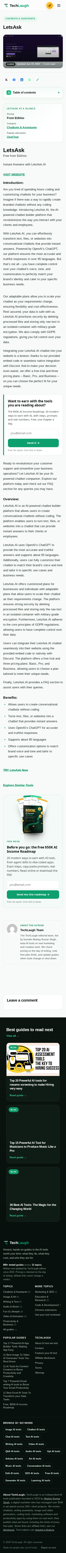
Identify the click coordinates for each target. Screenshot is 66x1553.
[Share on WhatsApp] (29, 80)
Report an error (48, 1547)
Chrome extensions (46, 1309)
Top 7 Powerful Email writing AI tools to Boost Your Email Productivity (16, 1384)
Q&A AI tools (12, 1451)
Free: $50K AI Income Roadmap (15, 1406)
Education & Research (42, 1298)
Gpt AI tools (53, 1451)
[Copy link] (37, 79)
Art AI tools (35, 1458)
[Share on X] (6, 80)
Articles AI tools (14, 1458)
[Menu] (59, 5)
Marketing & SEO (46, 1291)
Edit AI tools (12, 1473)
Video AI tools (36, 1444)
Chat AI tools (12, 1436)
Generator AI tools (15, 1480)
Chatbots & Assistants (20, 18)
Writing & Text (12, 1301)
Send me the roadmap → (33, 894)
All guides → (10, 1329)
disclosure (8, 1529)
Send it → (33, 443)
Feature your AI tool (46, 1353)
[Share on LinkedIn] (22, 80)
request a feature (44, 1529)
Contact (39, 1348)
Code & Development (48, 1305)
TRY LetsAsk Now (15, 770)
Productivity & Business (10, 1323)
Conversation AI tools (39, 1466)
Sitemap (39, 1372)
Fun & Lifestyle (13, 1311)
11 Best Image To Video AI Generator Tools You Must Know (16, 1358)
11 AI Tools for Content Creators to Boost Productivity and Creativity (15, 1371)
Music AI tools (13, 1466)
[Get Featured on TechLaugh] (49, 5)
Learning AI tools (40, 1480)
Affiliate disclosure (45, 1357)
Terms (38, 1367)
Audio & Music (12, 1306)
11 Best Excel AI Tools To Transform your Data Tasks (17, 1396)
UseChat (12, 137)
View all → (12, 1035)
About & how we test (46, 1343)
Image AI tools (13, 1429)
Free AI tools (52, 1473)
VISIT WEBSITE (14, 174)
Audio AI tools (33, 1451)
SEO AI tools (32, 1473)
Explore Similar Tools (18, 785)
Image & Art (11, 1296)
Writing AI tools (14, 1444)
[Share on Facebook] (14, 80)
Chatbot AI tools (36, 1429)
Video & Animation (15, 1316)
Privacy (39, 1362)
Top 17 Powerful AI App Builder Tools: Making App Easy (16, 1346)
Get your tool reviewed (47, 1314)
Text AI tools (32, 1436)
